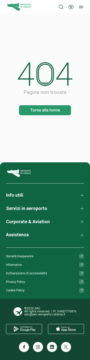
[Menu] (81, 7)
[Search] (61, 7)
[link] (45, 110)
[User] (71, 7)
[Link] (81, 256)
